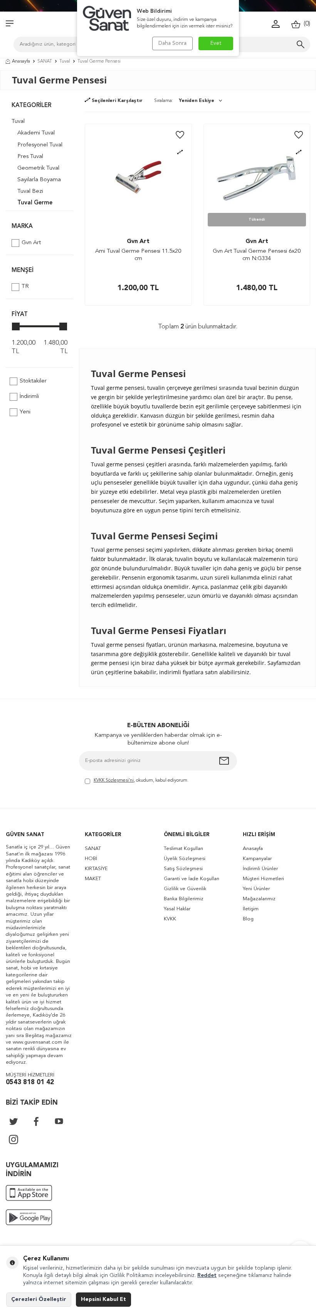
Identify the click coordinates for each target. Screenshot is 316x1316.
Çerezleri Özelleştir (38, 1299)
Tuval (64, 61)
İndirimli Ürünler (260, 868)
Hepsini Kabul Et (103, 1299)
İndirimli (29, 397)
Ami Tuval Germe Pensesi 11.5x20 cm (138, 255)
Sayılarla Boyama (39, 180)
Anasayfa (21, 61)
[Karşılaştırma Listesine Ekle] (180, 152)
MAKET (93, 878)
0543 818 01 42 (30, 1082)
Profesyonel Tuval (39, 145)
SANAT (44, 61)
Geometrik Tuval (38, 168)
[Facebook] (36, 1121)
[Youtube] (59, 1121)
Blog (248, 919)
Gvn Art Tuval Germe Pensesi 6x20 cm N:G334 (257, 255)
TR (25, 286)
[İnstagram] (13, 1139)
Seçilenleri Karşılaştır (116, 101)
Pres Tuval (30, 157)
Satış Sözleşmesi (183, 868)
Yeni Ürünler (256, 888)
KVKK (170, 919)
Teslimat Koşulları (183, 848)
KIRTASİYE (96, 868)
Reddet (207, 1275)
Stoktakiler (33, 381)
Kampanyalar (257, 858)
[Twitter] (13, 1121)
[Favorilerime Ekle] (180, 135)
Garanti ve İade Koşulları (191, 878)
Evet (216, 43)
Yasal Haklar (177, 908)
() (305, 24)
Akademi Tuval (36, 133)
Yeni (25, 412)
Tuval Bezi (30, 191)
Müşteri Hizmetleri (263, 878)
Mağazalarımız (259, 898)
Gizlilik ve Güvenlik (185, 888)
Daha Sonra (172, 43)
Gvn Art (31, 243)
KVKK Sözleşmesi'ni (114, 780)
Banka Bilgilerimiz (183, 898)
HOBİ (91, 858)
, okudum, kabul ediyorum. (141, 780)
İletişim (251, 908)
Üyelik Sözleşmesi (184, 858)
